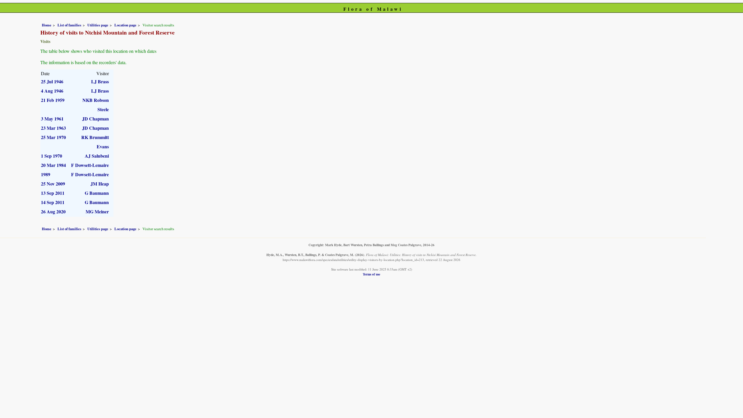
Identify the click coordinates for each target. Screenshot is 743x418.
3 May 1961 (52, 118)
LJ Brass (100, 81)
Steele (103, 109)
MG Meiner (97, 211)
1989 (45, 174)
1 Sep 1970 (51, 155)
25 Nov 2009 (53, 183)
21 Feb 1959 (52, 100)
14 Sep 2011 (52, 202)
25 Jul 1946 (52, 81)
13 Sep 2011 (52, 193)
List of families (69, 25)
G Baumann (97, 193)
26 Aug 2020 (53, 211)
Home (46, 25)
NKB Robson (95, 100)
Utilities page (97, 25)
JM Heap (100, 183)
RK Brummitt (95, 137)
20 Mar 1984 (53, 165)
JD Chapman (95, 118)
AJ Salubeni (97, 155)
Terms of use (371, 274)
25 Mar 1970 (53, 137)
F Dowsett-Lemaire (90, 165)
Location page (125, 25)
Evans (103, 146)
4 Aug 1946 (52, 90)
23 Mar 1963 (53, 128)
